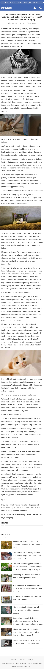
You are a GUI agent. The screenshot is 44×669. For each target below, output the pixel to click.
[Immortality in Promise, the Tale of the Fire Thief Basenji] (6, 599)
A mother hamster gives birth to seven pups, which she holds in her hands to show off (27, 588)
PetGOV (6, 8)
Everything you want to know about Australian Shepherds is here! (26, 576)
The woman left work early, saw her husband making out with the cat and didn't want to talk (27, 555)
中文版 (31, 660)
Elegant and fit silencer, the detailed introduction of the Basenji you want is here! (27, 544)
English (5, 2)
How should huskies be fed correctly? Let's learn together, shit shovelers (27, 641)
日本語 (34, 2)
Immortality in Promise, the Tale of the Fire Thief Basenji (27, 598)
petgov (12, 663)
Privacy (22, 660)
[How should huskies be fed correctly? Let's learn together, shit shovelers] (6, 643)
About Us (14, 660)
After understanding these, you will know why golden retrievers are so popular (26, 610)
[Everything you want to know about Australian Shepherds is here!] (6, 578)
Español (12, 2)
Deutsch (20, 2)
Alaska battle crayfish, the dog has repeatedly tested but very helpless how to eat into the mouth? (26, 632)
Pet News (32, 23)
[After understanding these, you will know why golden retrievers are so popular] (6, 610)
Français (27, 2)
